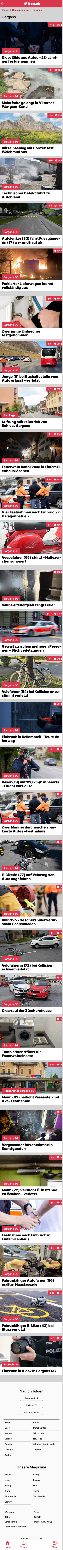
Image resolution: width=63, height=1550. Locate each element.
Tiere (7, 1491)
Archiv (8, 1455)
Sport (7, 1428)
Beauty (8, 1501)
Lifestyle (9, 1449)
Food (35, 1485)
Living (36, 1474)
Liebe (7, 1480)
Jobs (7, 1517)
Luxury (36, 1480)
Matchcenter (39, 1428)
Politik (36, 1422)
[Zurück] (2, 3)
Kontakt (37, 1517)
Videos (8, 1438)
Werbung (9, 1512)
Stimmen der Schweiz (44, 1444)
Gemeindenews (20, 10)
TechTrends (39, 1496)
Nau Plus (37, 1438)
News (7, 1422)
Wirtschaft (38, 1433)
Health (8, 1474)
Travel (36, 1491)
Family (8, 1485)
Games (8, 1444)
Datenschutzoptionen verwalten (18, 1526)
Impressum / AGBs (43, 1521)
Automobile (10, 1496)
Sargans (37, 10)
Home (5, 10)
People (8, 1433)
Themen (37, 1449)
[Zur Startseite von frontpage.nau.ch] (31, 3)
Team (36, 1512)
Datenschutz (11, 1521)
